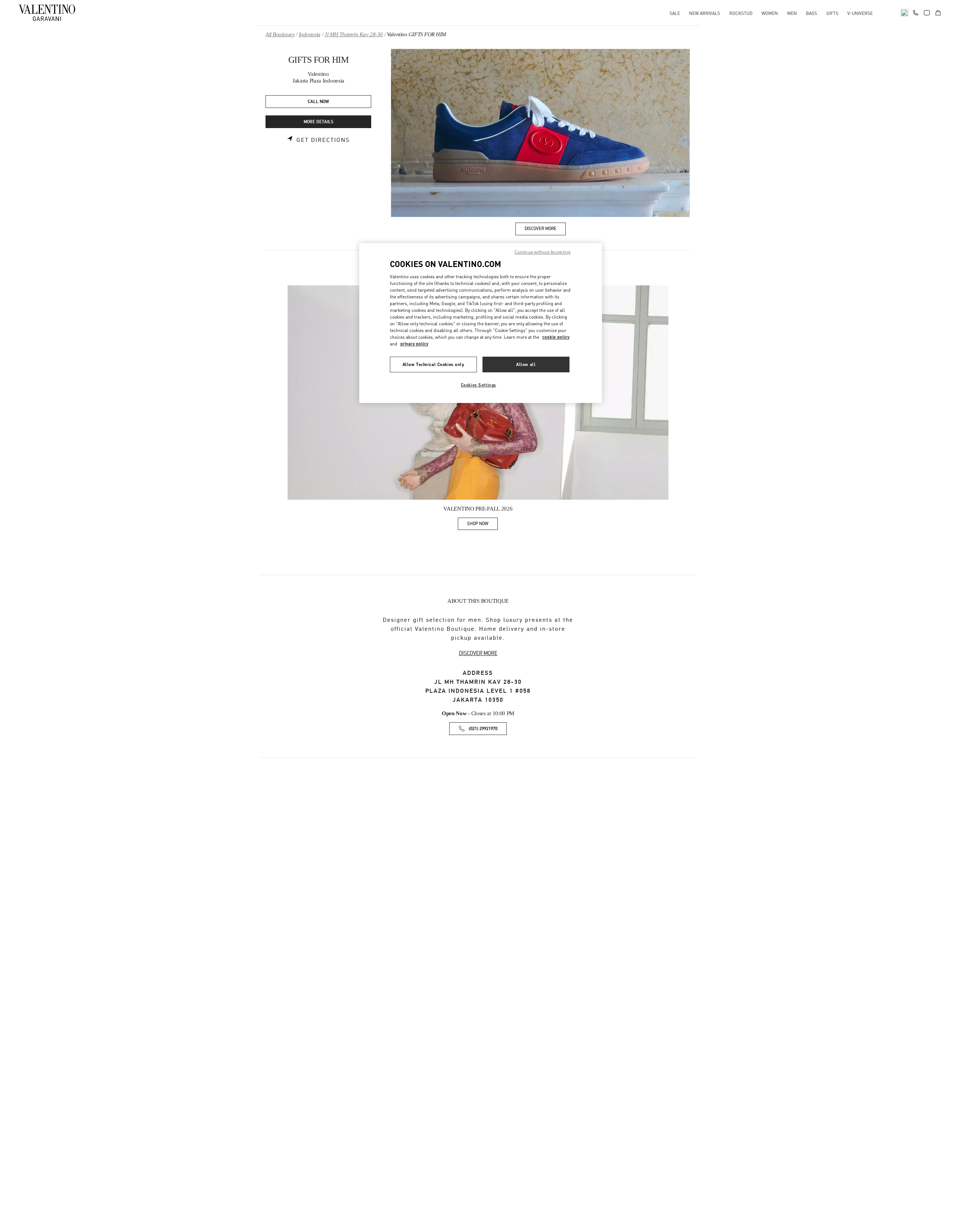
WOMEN (769, 13)
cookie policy (555, 337)
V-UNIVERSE (860, 13)
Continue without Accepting (543, 252)
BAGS (811, 13)
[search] (904, 12)
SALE (675, 13)
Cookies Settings (478, 385)
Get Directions (323, 140)
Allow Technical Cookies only (434, 364)
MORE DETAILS (318, 122)
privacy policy (414, 344)
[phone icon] (915, 12)
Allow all (526, 364)
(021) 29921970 (483, 729)
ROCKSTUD (740, 13)
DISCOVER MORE (478, 653)
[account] (927, 12)
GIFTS (832, 13)
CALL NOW (318, 102)
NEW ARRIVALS (704, 13)
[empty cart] (938, 12)
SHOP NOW (482, 525)
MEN (792, 13)
